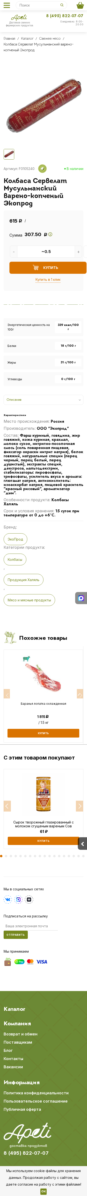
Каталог (14, 1008)
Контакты (13, 1058)
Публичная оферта (22, 1109)
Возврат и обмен (20, 1034)
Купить (43, 840)
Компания (17, 1023)
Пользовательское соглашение (36, 1101)
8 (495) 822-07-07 (64, 16)
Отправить (16, 934)
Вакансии (13, 1066)
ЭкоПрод (15, 539)
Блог (8, 1050)
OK (43, 1191)
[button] (7, 806)
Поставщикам (18, 1042)
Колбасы (15, 559)
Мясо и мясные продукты (29, 600)
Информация (22, 1082)
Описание (14, 399)
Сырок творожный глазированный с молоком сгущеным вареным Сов (43, 824)
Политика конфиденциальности (36, 1092)
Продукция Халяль (23, 580)
